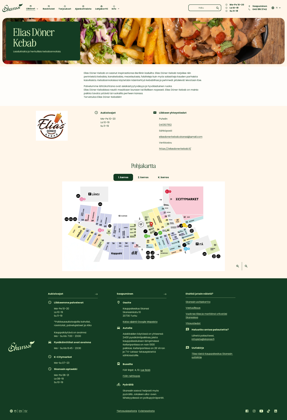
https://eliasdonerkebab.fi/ (175, 148)
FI (15, 411)
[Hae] (218, 8)
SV (25, 411)
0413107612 (165, 124)
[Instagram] (254, 411)
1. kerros (123, 177)
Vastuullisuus (193, 308)
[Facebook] (247, 411)
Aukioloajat (55, 294)
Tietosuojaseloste (127, 411)
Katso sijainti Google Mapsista (140, 321)
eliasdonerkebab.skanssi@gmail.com (180, 136)
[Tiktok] (268, 411)
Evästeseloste (146, 411)
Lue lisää (145, 370)
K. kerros (163, 177)
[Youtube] (261, 411)
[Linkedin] (275, 411)
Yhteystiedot (193, 323)
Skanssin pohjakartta (198, 302)
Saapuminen (125, 294)
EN (20, 411)
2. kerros (143, 177)
